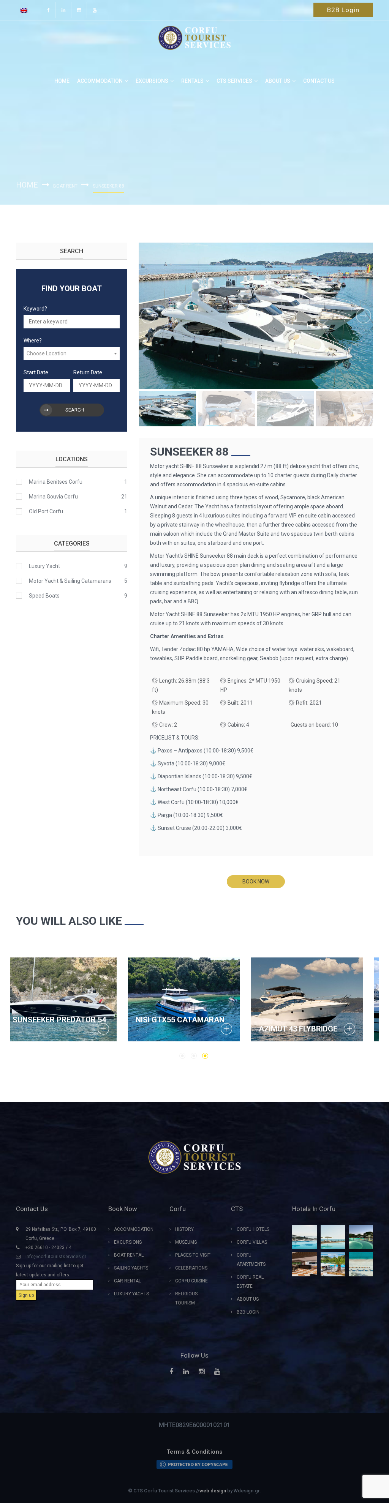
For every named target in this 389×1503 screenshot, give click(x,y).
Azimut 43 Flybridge (63, 1028)
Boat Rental (129, 1255)
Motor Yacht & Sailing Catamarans (70, 581)
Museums (186, 1242)
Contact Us (319, 81)
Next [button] (363, 315)
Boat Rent (65, 186)
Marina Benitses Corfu (55, 482)
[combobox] (72, 353)
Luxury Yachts (131, 1293)
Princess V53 (172, 1028)
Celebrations (191, 1268)
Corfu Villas (252, 1242)
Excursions (152, 81)
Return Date (87, 372)
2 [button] (194, 1056)
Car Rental (127, 1281)
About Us (248, 1299)
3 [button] (205, 1056)
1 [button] (182, 1056)
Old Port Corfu (46, 511)
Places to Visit (192, 1255)
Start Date (36, 372)
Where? (33, 341)
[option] (256, 316)
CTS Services (234, 81)
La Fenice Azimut (303, 1028)
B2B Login (343, 10)
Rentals (192, 81)
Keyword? (35, 309)
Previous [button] (148, 315)
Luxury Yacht (44, 566)
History (184, 1229)
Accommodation (100, 81)
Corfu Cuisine (191, 1281)
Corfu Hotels (253, 1229)
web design (212, 1491)
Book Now (255, 881)
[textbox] (72, 353)
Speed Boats (44, 596)
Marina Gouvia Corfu (53, 497)
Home (62, 81)
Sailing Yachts (131, 1268)
